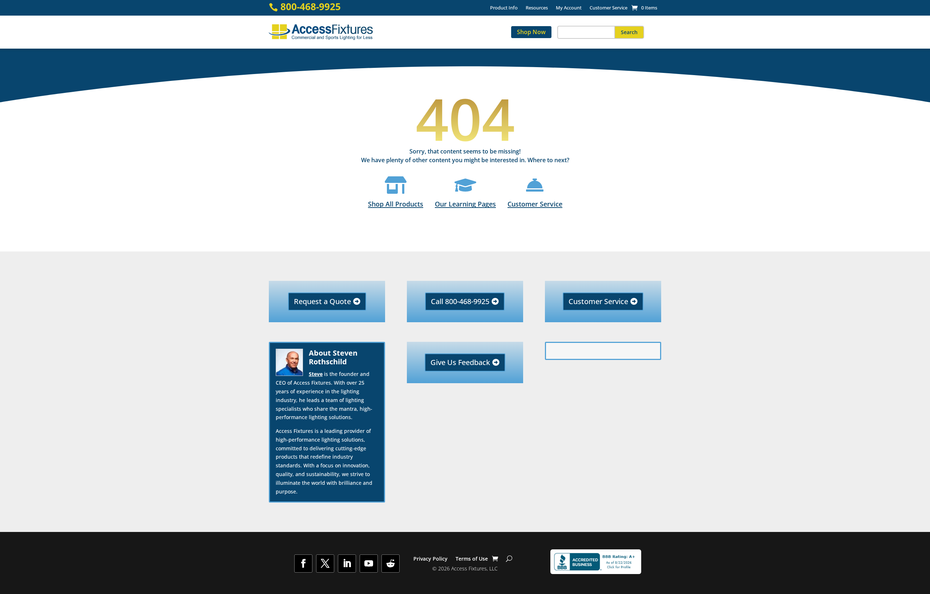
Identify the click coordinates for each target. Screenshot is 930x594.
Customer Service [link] (608, 8)
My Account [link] (569, 8)
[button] (629, 32)
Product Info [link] (504, 8)
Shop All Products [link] (395, 203)
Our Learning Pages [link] (465, 203)
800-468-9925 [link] (310, 6)
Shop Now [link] (531, 32)
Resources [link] (537, 8)
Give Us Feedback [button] (460, 362)
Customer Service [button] (598, 301)
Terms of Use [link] (472, 559)
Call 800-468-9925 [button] (460, 301)
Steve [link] (316, 373)
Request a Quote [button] (322, 301)
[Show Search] (509, 558)
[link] (644, 7)
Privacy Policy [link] (430, 559)
